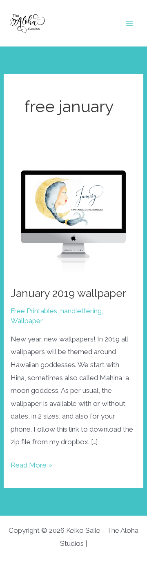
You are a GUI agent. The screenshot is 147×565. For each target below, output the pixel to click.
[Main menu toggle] (129, 23)
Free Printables (34, 311)
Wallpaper (27, 321)
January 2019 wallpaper (68, 293)
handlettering (81, 311)
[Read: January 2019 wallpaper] (73, 213)
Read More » (31, 466)
